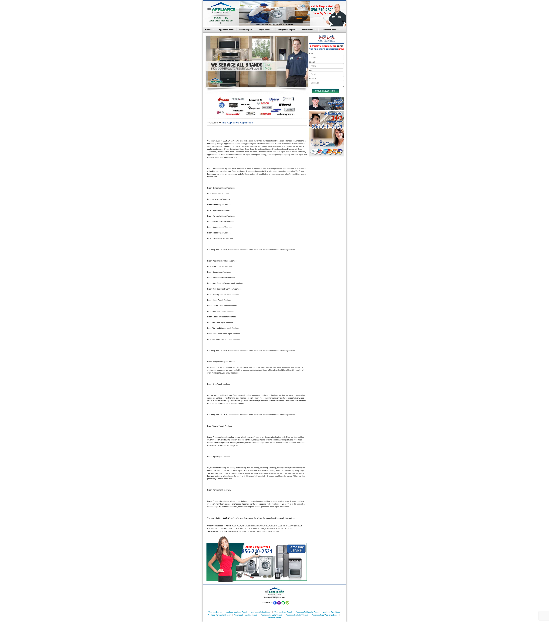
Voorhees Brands (215, 612)
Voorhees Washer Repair (261, 612)
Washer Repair (245, 29)
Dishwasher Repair (329, 29)
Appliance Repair (226, 29)
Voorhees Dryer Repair (283, 612)
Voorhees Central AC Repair (297, 615)
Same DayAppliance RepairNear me (335, 103)
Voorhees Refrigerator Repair (307, 612)
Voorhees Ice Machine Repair (245, 615)
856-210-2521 (322, 10)
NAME (311, 54)
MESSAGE (313, 79)
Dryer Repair (264, 29)
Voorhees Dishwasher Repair (219, 615)
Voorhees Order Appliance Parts (324, 615)
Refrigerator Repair (286, 29)
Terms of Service (274, 617)
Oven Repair (307, 29)
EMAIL (311, 70)
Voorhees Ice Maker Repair (271, 615)
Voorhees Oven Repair (332, 612)
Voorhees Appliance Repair (236, 612)
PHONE (312, 62)
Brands (208, 29)
